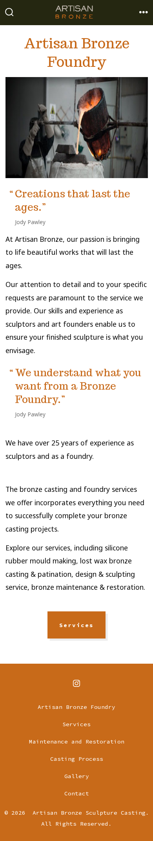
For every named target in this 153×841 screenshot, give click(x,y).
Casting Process (76, 758)
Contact (76, 793)
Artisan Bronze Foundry (76, 706)
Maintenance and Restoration (76, 741)
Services (76, 625)
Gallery (76, 776)
